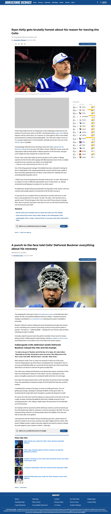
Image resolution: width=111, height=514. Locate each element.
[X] (100, 2)
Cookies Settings (75, 505)
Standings (55, 2)
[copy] (25, 44)
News (35, 2)
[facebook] (97, 2)
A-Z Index (57, 505)
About (17, 499)
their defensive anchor (45, 314)
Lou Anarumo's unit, (36, 319)
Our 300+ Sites (74, 499)
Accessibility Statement (40, 505)
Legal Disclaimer (20, 505)
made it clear (59, 133)
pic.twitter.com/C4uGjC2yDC (42, 162)
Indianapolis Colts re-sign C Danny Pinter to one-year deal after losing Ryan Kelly (42, 219)
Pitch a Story (36, 502)
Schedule (47, 2)
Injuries (67, 2)
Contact (56, 499)
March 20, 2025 (43, 164)
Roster (62, 2)
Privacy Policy (58, 502)
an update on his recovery (59, 338)
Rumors (40, 2)
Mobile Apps (91, 499)
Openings (35, 499)
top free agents (20, 142)
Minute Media (12, 509)
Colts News (23, 487)
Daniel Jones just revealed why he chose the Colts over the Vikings (39, 212)
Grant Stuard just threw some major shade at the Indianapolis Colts (39, 215)
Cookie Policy (91, 502)
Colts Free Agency (25, 232)
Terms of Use (74, 502)
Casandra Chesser (20, 40)
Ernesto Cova (18, 255)
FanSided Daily (20, 502)
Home (16, 232)
